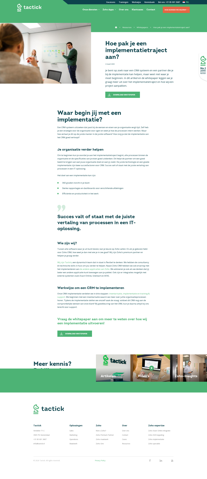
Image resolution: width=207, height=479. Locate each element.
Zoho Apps (108, 10)
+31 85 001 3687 (39, 439)
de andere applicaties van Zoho (94, 269)
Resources (127, 27)
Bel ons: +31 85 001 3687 (169, 2)
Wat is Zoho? (101, 431)
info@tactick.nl (39, 443)
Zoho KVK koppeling (156, 435)
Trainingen (123, 2)
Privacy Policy (100, 460)
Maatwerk (73, 443)
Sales (71, 431)
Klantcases (137, 10)
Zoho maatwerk (102, 439)
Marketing (73, 435)
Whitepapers (142, 27)
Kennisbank (149, 2)
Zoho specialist (154, 443)
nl (187, 2)
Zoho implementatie (156, 439)
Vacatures (110, 2)
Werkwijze (136, 2)
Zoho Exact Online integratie (159, 431)
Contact (151, 10)
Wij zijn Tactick (64, 262)
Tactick (29, 8)
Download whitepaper (124, 95)
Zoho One (100, 443)
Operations (73, 439)
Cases (124, 439)
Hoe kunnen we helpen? (175, 10)
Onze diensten (90, 10)
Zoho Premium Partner (105, 435)
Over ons (123, 10)
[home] (116, 27)
